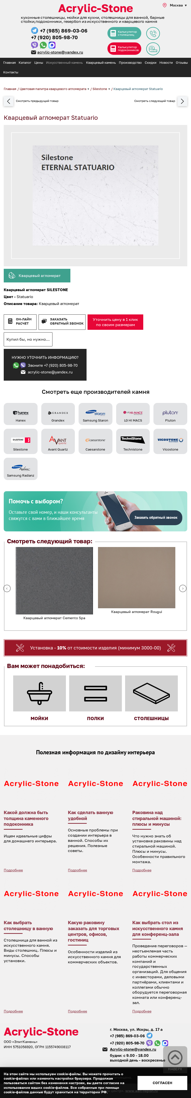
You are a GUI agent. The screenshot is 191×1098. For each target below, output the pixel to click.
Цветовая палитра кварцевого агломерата (53, 89)
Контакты (10, 72)
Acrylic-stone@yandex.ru (133, 1049)
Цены (38, 62)
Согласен (162, 1083)
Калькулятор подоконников (128, 48)
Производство (130, 62)
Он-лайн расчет (24, 321)
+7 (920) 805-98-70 (54, 37)
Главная (9, 62)
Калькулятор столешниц (127, 33)
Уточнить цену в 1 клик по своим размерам (115, 322)
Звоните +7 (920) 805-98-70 (53, 365)
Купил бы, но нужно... (28, 339)
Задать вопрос (153, 33)
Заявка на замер (153, 48)
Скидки (150, 62)
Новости (166, 62)
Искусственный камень (64, 62)
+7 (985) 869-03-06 (64, 30)
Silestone (100, 89)
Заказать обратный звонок (67, 321)
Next (183, 588)
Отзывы (182, 62)
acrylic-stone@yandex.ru (60, 52)
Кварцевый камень (101, 62)
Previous (7, 588)
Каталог (25, 62)
